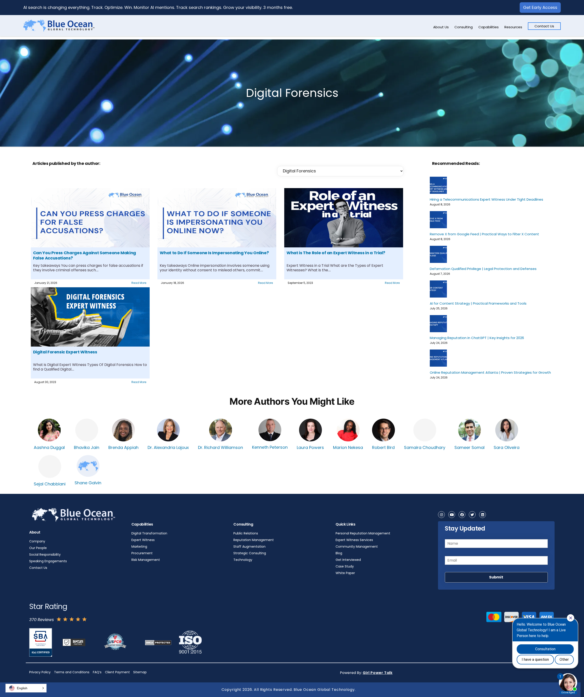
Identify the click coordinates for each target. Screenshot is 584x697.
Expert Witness (143, 540)
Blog (339, 553)
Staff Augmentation (249, 546)
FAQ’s (97, 672)
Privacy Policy (40, 672)
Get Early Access (540, 7)
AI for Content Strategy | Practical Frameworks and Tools (478, 303)
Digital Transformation (149, 533)
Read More (138, 283)
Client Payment (117, 672)
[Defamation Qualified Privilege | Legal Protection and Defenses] (438, 254)
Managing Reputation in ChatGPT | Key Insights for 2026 (477, 337)
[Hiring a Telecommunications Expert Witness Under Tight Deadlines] (438, 185)
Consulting (463, 27)
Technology (242, 559)
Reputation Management (253, 540)
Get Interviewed (348, 559)
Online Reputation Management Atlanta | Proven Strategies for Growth (490, 372)
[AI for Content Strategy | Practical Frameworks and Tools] (438, 289)
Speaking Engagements (48, 561)
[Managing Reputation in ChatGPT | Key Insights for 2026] (438, 323)
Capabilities (488, 27)
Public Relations (245, 533)
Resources (513, 27)
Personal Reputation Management (363, 533)
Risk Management (145, 559)
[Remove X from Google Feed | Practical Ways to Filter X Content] (438, 219)
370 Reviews (41, 619)
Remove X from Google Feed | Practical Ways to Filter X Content (484, 234)
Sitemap (140, 672)
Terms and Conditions (71, 672)
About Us (441, 27)
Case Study (345, 566)
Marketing (139, 546)
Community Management (357, 546)
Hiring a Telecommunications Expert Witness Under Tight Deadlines (486, 199)
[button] (26, 688)
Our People (38, 548)
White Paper (345, 573)
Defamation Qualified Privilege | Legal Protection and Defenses (483, 268)
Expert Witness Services (354, 540)
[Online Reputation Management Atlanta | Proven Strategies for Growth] (438, 358)
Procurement (142, 553)
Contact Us (544, 26)
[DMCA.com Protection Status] (160, 642)
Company (37, 541)
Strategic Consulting (249, 553)
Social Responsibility (45, 554)
